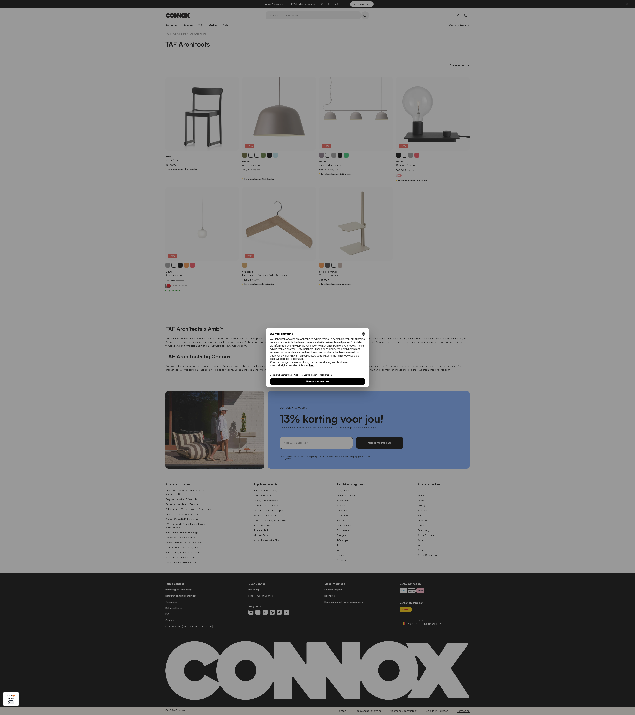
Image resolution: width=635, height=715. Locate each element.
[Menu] (17, 694)
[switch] (11, 702)
